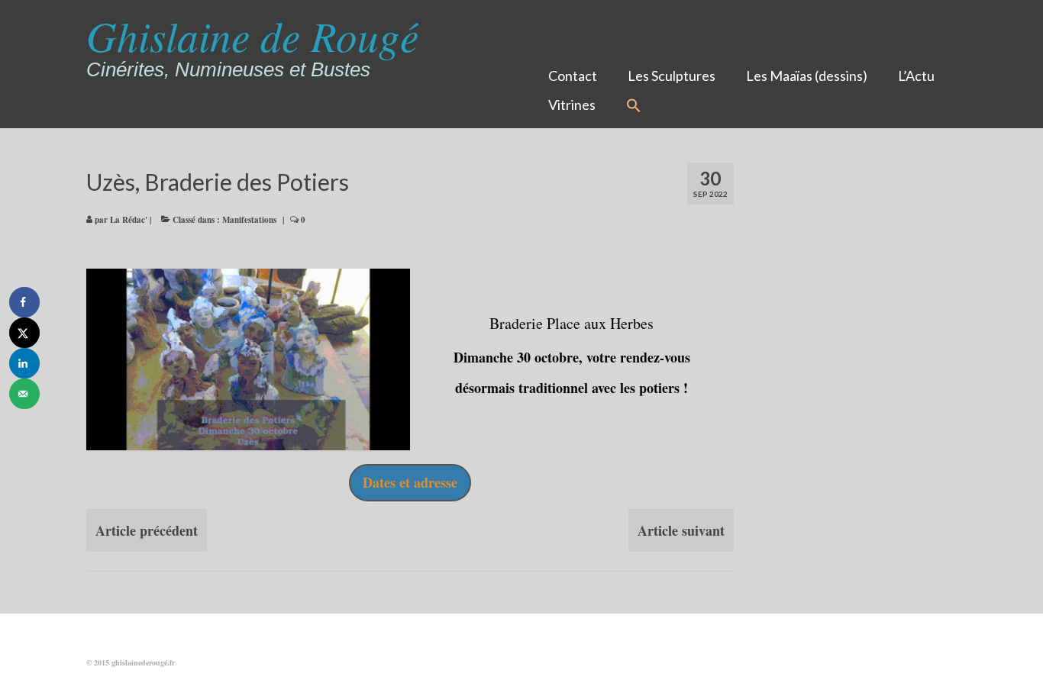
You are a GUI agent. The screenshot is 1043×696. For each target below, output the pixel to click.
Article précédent (146, 530)
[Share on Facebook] (24, 302)
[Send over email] (24, 394)
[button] (634, 106)
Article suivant (681, 530)
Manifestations (249, 220)
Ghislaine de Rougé (252, 35)
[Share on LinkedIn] (24, 363)
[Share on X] (24, 332)
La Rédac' (128, 220)
